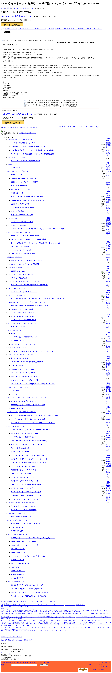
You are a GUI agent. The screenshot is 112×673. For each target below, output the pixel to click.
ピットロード (74, 622)
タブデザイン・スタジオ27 (30, 620)
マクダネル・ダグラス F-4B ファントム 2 (25, 481)
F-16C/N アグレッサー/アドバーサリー (24, 470)
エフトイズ (62, 612)
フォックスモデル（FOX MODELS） (14, 624)
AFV (2, 605)
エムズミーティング (16, 637)
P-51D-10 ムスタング (18, 327)
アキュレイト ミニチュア (14, 267)
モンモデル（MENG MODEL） (18, 629)
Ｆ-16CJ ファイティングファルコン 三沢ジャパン (28, 556)
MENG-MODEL (12, 232)
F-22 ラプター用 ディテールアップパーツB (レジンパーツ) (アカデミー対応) (37, 229)
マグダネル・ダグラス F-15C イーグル (24, 433)
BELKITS (72, 624)
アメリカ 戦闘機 (76, 29)
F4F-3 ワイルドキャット (19, 340)
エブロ (68, 612)
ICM (8, 171)
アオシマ (44, 610)
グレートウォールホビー (14, 397)
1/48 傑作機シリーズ (18, 426)
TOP (2, 665)
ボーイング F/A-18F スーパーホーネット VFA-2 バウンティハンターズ (35, 243)
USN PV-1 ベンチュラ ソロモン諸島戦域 (25, 264)
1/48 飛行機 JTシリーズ (21, 16)
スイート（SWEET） (82, 617)
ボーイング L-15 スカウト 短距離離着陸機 (25, 161)
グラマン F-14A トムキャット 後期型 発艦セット (28, 484)
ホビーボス (16, 625)
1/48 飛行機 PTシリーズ (20, 534)
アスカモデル (64, 610)
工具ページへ (13, 606)
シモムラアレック (70, 617)
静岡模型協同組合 (47, 617)
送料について (20, 640)
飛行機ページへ (8, 605)
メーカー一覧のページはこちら (10, 610)
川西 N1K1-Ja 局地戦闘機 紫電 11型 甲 (108, 461)
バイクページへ (35, 605)
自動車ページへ (26, 605)
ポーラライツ (101, 624)
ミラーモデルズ (51, 627)
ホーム (3, 601)
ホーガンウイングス (91, 624)
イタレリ (10, 288)
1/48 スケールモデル (24, 387)
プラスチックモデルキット (25, 274)
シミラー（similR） (59, 617)
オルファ (78, 612)
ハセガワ (6, 114)
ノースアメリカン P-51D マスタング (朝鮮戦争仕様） (29, 441)
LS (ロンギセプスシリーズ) (25, 232)
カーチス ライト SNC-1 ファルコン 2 (23, 506)
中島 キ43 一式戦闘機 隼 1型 (108, 411)
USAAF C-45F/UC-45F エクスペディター (25, 178)
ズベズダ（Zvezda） (17, 618)
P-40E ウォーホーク (11, 29)
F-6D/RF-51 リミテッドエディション (23, 344)
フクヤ (28, 624)
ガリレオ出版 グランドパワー (41, 613)
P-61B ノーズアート (18, 408)
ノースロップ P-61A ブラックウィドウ (24, 401)
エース (54, 612)
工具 (38, 662)
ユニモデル (4, 630)
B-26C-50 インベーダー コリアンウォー (24, 189)
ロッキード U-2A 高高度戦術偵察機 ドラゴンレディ (29, 146)
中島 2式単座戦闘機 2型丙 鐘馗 (108, 486)
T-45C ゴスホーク (17, 365)
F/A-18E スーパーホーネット (21, 563)
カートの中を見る (93, 669)
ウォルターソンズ (12, 295)
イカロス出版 (94, 610)
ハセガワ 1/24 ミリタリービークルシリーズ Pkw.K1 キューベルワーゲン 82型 (77, 127)
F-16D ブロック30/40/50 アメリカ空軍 (24, 376)
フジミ (32, 624)
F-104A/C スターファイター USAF (23, 369)
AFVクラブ (46, 612)
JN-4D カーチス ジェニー (19, 278)
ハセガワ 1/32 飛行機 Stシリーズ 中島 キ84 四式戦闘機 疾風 (19, 127)
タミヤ (9, 426)
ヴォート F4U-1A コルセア (20, 451)
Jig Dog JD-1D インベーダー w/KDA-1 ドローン (27, 200)
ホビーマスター (24, 625)
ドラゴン (91, 620)
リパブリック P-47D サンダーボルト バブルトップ (28, 462)
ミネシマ (33, 627)
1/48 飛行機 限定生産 (19, 581)
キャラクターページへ (57, 605)
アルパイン (77, 610)
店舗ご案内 (4, 640)
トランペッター (12, 513)
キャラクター (24, 662)
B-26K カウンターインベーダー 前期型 (24, 182)
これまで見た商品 (83, 669)
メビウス (59, 627)
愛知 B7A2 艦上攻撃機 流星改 (108, 222)
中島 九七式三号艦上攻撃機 (108, 246)
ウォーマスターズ (19, 612)
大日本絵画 (18, 620)
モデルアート (90, 627)
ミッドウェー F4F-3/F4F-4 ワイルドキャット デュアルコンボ (32, 351)
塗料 (35, 662)
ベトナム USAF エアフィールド (22, 222)
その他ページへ (80, 605)
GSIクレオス (29, 617)
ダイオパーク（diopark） (8, 620)
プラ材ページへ (21, 606)
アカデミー (10, 257)
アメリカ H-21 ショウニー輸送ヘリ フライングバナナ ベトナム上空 (34, 415)
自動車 (13, 662)
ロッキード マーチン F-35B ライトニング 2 (26, 495)
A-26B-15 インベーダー (19, 185)
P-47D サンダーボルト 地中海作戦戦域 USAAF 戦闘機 (29, 305)
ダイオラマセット (16, 218)
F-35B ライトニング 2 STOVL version (24, 292)
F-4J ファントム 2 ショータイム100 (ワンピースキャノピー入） (33, 538)
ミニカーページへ (70, 605)
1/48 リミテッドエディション (24, 347)
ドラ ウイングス (12, 502)
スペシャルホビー (12, 412)
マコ (2, 627)
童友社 (53, 620)
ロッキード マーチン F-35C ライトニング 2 (26, 499)
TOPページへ (4, 603)
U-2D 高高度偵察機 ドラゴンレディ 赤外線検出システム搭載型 (33, 150)
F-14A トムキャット (18, 571)
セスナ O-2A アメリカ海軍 (20, 204)
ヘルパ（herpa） (80, 624)
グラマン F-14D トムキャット (21, 474)
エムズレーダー (5, 637)
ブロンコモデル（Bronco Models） (50, 624)
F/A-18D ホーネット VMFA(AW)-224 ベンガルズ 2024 (29, 596)
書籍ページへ (5, 608)
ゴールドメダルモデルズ (98, 613)
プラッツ (36, 624)
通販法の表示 (28, 640)
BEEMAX (67, 622)
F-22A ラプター (16, 168)
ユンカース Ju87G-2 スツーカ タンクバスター (108, 169)
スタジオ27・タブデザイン (103, 617)
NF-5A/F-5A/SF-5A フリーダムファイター (25, 380)
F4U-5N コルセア (17, 531)
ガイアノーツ (5, 613)
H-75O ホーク (15, 391)
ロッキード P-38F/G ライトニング (22, 477)
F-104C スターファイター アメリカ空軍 (24, 545)
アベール (70, 610)
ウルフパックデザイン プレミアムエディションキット (32, 302)
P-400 (13, 333)
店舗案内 (102, 669)
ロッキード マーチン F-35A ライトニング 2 (26, 492)
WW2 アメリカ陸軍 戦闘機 (63, 29)
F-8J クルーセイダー (18, 552)
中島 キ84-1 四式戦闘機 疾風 (108, 143)
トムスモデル (85, 620)
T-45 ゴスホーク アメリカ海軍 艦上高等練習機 (27, 362)
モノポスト (5, 629)
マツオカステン (19, 627)
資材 (41, 662)
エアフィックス (12, 312)
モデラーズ (83, 627)
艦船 (9, 662)
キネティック (11, 354)
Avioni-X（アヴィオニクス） (33, 610)
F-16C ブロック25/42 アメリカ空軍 (23, 373)
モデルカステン (99, 627)
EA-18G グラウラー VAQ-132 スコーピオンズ (27, 585)
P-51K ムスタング (17, 174)
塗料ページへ (5, 606)
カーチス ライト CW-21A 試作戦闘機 (23, 510)
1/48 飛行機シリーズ (19, 288)
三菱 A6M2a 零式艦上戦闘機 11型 (108, 436)
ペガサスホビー (64, 624)
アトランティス (12, 274)
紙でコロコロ (13, 613)
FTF (57, 612)
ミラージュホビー (41, 627)
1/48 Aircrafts (18, 257)
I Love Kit (10, 164)
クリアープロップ (12, 387)
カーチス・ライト (97, 29)
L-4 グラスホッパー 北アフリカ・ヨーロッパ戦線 (28, 419)
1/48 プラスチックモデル (18, 157)
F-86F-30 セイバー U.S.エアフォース (23, 541)
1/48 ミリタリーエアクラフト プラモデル (34, 397)
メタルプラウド (23, 295)
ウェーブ (11, 612)
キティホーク (21, 613)
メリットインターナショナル (70, 627)
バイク (18, 662)
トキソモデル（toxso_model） (63, 620)
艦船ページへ (17, 605)
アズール (56, 610)
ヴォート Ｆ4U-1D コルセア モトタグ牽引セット (27, 455)
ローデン (64, 630)
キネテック (28, 613)
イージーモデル (12, 281)
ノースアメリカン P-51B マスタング (23, 437)
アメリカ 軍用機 (86, 29)
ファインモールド (83, 622)
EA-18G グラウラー (18, 578)
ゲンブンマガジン (85, 613)
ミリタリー (17, 164)
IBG (23, 610)
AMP (8, 157)
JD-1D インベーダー (18, 193)
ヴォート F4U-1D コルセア (20, 448)
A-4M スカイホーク (17, 560)
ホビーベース (9, 625)
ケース (44, 662)
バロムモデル (16, 622)
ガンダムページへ (45, 605)
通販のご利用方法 (104, 662)
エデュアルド (11, 323)
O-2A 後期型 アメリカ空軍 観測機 (22, 207)
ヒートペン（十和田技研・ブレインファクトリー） (49, 622)
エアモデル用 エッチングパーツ (23, 225)
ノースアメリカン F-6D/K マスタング (24, 337)
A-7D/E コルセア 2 (17, 574)
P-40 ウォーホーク (40, 29)
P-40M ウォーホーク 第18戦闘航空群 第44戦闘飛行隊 (29, 285)
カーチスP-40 (50, 29)
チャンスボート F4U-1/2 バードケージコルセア (27, 444)
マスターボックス (9, 627)
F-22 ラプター (15, 567)
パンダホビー (29, 622)
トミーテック (76, 620)
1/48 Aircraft (26, 267)
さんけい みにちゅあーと (17, 617)
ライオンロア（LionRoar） (22, 630)
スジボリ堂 (91, 617)
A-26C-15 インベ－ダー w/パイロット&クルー (27, 197)
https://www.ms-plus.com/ (7, 653)
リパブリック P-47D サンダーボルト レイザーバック (29, 459)
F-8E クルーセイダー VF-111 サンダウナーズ (26, 589)
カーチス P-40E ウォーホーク (26, 29)
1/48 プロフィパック (22, 330)
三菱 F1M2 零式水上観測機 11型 (108, 387)
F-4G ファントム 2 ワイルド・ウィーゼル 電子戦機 (28, 239)
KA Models (10, 225)
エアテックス (29, 612)
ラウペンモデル (44, 630)
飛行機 (9, 601)
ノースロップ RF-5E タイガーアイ (23, 143)
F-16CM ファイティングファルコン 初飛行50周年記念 (30, 592)
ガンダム (30, 662)
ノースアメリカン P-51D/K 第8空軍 (23, 253)
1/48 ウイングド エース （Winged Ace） (28, 281)
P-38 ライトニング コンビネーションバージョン (27, 260)
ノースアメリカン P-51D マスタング (23, 316)
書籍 (48, 662)
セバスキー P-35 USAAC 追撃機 (22, 309)
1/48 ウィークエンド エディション (26, 323)
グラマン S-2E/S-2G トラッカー (22, 358)
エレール (72, 612)
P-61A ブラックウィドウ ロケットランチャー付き (28, 405)
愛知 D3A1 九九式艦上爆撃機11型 (108, 362)
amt (51, 612)
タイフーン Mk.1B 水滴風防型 (108, 270)
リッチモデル (53, 630)
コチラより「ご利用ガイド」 (27, 133)
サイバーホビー (5, 617)
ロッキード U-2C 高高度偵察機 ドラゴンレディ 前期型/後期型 (32, 154)
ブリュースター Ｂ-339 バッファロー (23, 466)
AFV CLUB (10, 139)
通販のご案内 (11, 640)
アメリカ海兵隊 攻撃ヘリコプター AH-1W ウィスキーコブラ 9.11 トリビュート (38, 299)
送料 (100, 664)
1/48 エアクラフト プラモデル (23, 139)
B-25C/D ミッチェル (18, 271)
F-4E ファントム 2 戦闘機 (20, 247)
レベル (59, 630)
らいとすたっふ (34, 630)
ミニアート (27, 627)
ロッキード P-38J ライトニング (22, 488)
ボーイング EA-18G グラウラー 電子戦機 (25, 235)
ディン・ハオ (47, 620)
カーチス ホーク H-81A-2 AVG (21, 517)
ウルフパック (11, 302)
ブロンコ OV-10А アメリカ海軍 (22, 215)
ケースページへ (31, 606)
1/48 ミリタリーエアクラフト (25, 312)
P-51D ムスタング (17, 527)
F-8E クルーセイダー (18, 549)
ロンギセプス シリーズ (24, 250)
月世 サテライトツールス (72, 613)
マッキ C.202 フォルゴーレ (108, 337)
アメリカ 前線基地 (17, 211)
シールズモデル (37, 617)
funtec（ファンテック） (96, 622)
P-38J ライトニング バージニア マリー (25, 524)
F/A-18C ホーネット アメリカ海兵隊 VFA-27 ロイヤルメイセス (33, 384)
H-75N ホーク (15, 394)
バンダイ (22, 622)
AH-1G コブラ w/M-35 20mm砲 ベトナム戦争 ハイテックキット (33, 423)
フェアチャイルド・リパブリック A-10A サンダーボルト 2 (31, 430)
